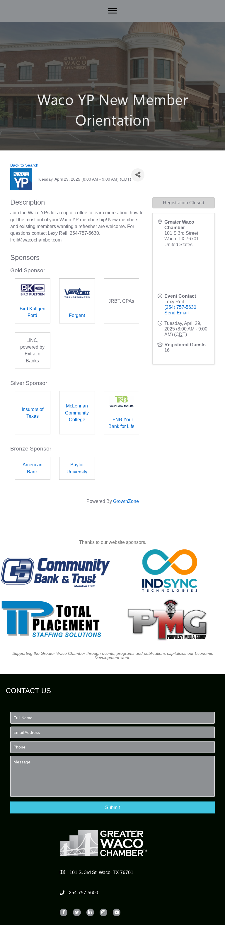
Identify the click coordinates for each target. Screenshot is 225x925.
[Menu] (112, 11)
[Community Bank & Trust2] (55, 570)
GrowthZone (126, 501)
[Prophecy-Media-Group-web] (170, 619)
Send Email (176, 312)
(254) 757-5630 (180, 307)
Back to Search (24, 165)
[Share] (137, 174)
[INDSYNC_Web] (170, 570)
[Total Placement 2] (55, 619)
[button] (112, 807)
